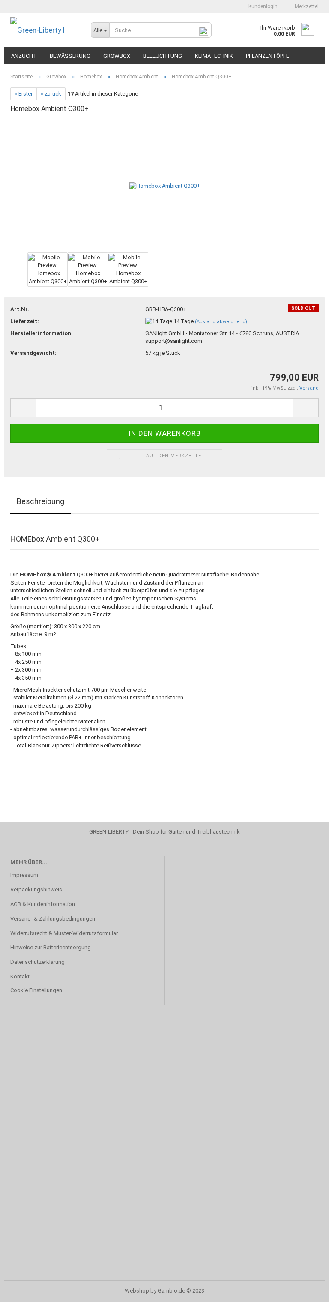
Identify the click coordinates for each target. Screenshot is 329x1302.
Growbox (116, 56)
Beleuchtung (162, 56)
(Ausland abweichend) (221, 321)
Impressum (24, 875)
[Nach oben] (305, 1289)
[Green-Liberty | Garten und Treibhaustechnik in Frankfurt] (44, 30)
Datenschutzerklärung (37, 962)
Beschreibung (40, 501)
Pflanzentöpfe (267, 56)
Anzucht (24, 56)
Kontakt (20, 976)
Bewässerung (70, 56)
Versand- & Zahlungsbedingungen (52, 918)
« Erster (24, 93)
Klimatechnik (214, 56)
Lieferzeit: (24, 321)
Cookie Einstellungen (36, 990)
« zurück (51, 93)
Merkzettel (305, 6)
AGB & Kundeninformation (42, 904)
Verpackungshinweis (36, 889)
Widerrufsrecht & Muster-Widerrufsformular (64, 933)
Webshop (137, 1290)
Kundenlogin (262, 6)
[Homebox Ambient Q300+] (164, 186)
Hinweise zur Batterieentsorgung (50, 947)
